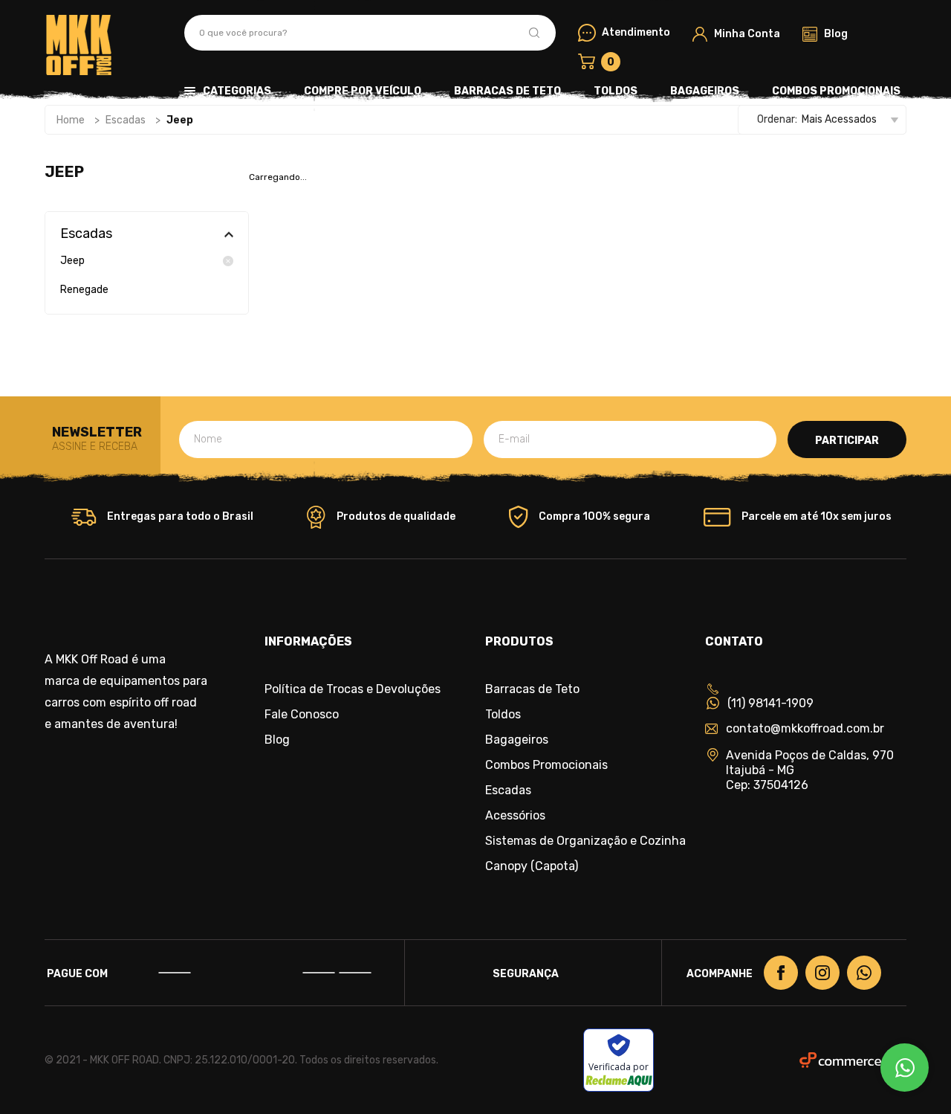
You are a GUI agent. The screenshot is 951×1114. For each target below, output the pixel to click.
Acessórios (515, 816)
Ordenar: (777, 119)
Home (70, 120)
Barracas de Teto (507, 91)
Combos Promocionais (836, 91)
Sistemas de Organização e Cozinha (585, 841)
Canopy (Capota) (531, 866)
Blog (277, 740)
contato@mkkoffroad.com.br (805, 729)
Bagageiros (704, 91)
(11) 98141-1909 (770, 703)
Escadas (126, 120)
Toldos (615, 91)
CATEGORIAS (237, 91)
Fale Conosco (301, 715)
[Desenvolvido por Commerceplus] (852, 1060)
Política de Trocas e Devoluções (352, 689)
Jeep (72, 261)
